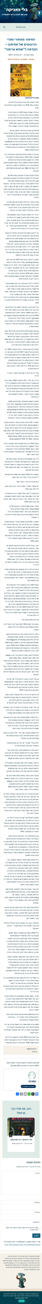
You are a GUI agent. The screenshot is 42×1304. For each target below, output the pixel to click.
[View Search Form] (4, 27)
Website (36, 1222)
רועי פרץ (26, 1143)
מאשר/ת (21, 1301)
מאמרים (24, 59)
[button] (39, 12)
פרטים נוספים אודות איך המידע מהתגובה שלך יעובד (22, 1245)
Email (37, 1212)
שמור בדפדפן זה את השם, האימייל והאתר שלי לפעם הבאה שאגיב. (22, 1229)
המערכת (27, 55)
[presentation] (21, 1127)
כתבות (31, 59)
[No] (39, 1298)
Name (37, 1202)
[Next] (10, 1134)
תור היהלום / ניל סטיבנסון (21, 1139)
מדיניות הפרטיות (19, 1298)
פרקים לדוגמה (13, 59)
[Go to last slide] (31, 1134)
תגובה (37, 1173)
